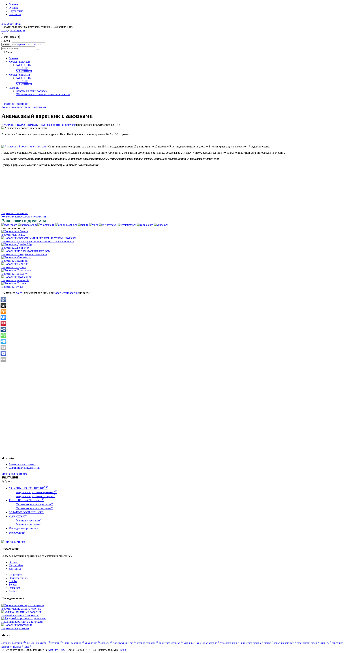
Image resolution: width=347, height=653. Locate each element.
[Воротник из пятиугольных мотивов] (25, 250)
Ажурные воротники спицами (35, 496)
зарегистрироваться (29, 44)
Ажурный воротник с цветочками (22, 621)
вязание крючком (38, 642)
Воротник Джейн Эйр (15, 247)
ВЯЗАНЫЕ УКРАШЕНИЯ (26, 512)
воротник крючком (285, 642)
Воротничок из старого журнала (21, 608)
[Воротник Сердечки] (15, 263)
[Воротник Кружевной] (16, 276)
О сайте (13, 562)
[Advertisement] (67, 100)
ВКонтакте (15, 574)
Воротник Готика (12, 286)
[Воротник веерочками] (16, 624)
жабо (27, 646)
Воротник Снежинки (14, 103)
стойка (268, 642)
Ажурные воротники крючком (57, 124)
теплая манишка (229, 642)
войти (19, 292)
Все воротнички (11, 23)
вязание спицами (147, 642)
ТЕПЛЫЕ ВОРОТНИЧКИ (26, 500)
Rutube (13, 581)
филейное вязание (208, 642)
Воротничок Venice (13, 234)
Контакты (15, 568)
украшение (92, 642)
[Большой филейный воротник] (21, 611)
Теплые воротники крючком (34, 504)
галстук (18, 646)
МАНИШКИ (18, 516)
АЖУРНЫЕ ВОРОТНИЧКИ (19, 124)
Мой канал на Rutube (14, 473)
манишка (190, 642)
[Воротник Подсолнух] (16, 270)
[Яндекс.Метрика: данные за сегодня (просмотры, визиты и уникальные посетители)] (13, 542)
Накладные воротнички (24, 528)
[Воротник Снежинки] (16, 257)
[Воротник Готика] (13, 283)
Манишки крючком (28, 520)
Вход (4, 30)
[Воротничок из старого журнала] (22, 605)
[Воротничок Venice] (14, 231)
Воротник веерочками (15, 628)
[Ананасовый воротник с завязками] (24, 146)
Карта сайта (16, 565)
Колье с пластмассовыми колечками (23, 107)
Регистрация (17, 30)
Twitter (13, 584)
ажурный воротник (13, 642)
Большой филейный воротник (20, 615)
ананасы (106, 642)
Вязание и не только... (22, 464)
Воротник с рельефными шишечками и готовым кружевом (37, 241)
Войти (6, 44)
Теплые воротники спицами (34, 508)
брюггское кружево (171, 642)
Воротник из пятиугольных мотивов (24, 254)
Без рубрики (17, 532)
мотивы (56, 642)
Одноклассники (18, 578)
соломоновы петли (308, 642)
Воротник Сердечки (13, 267)
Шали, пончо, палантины (24, 467)
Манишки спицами (28, 524)
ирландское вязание (251, 642)
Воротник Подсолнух (14, 273)
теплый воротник (73, 642)
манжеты (325, 642)
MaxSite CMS (56, 649)
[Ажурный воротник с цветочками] (23, 618)
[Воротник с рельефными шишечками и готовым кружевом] (39, 237)
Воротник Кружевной (15, 280)
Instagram (14, 587)
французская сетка (124, 642)
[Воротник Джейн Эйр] (16, 244)
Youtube (13, 591)
